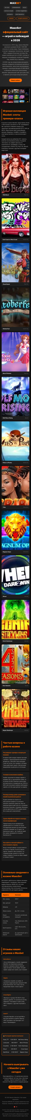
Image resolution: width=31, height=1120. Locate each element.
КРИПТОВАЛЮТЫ (20, 14)
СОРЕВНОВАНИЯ (16, 7)
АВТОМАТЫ (10, 14)
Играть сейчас (15, 80)
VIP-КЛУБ (7, 7)
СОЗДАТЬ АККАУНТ (23, 18)
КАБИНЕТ (11, 18)
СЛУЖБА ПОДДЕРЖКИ (21, 10)
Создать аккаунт (15, 1087)
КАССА (24, 7)
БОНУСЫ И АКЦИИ (8, 10)
